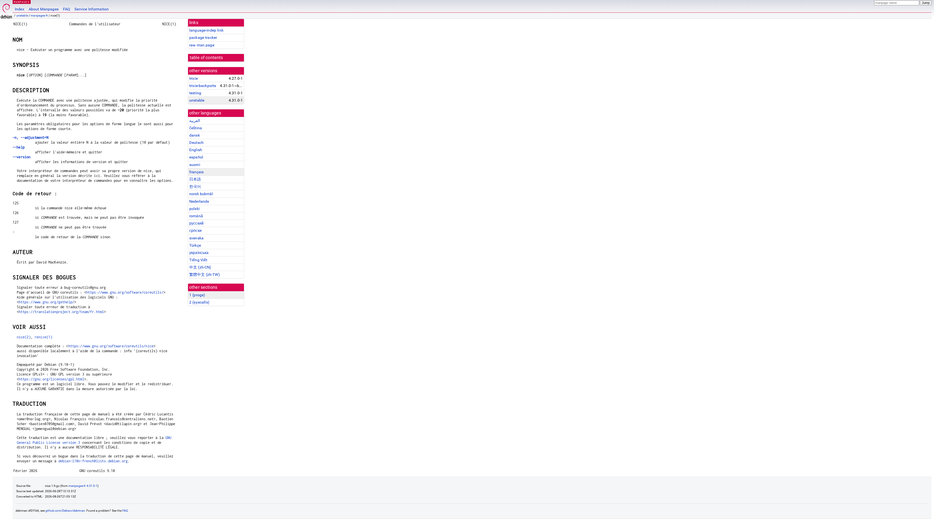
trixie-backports (202, 85)
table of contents (206, 57)
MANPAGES (21, 1)
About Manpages (44, 9)
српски (195, 230)
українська (199, 252)
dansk (194, 135)
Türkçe (195, 245)
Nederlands (199, 201)
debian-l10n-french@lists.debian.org (93, 461)
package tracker (203, 37)
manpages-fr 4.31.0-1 (83, 486)
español (196, 157)
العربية (194, 120)
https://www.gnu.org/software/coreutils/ (124, 292)
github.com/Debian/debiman (65, 510)
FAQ (66, 9)
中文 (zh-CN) (200, 267)
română (196, 216)
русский (196, 223)
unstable (22, 15)
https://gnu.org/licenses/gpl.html (51, 379)
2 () (199, 302)
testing (195, 93)
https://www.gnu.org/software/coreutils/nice (110, 346)
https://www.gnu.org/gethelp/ (46, 302)
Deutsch (196, 142)
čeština (195, 128)
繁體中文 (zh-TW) (204, 274)
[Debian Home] (6, 10)
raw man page (201, 45)
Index (19, 9)
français (196, 172)
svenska (196, 238)
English (195, 150)
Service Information (91, 9)
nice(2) (24, 337)
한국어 (195, 186)
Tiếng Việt (198, 260)
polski (194, 208)
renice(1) (43, 337)
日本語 (195, 179)
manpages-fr (39, 15)
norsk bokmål (201, 194)
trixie (193, 78)
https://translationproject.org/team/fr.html (61, 312)
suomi (194, 164)
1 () (197, 295)
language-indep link (206, 30)
